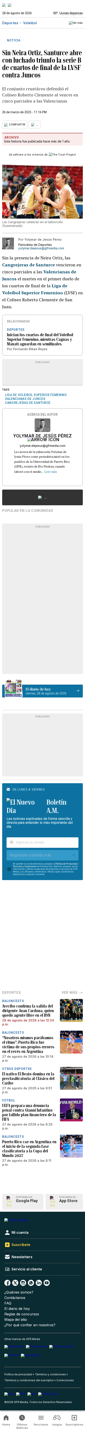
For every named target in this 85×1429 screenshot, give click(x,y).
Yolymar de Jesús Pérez (42, 436)
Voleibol (30, 23)
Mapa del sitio (15, 1320)
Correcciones (65, 1380)
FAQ (7, 1303)
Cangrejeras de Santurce (29, 265)
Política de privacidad (18, 1374)
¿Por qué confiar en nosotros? (29, 1325)
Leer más (50, 471)
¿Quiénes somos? (18, 1292)
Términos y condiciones (50, 1374)
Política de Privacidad (66, 864)
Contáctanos (14, 1298)
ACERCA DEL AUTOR (42, 414)
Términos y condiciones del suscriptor (29, 1380)
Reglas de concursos (21, 1314)
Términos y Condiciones (25, 866)
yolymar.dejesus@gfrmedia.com (41, 248)
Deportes (10, 23)
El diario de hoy (17, 1309)
